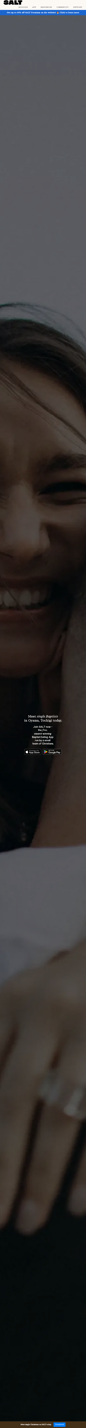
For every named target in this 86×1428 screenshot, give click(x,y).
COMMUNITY (63, 7)
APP (34, 7)
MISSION (23, 7)
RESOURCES (46, 7)
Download (59, 1425)
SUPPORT (77, 7)
